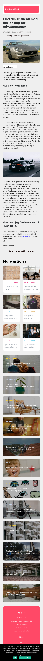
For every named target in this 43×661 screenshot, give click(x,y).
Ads (21, 642)
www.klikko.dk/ (23, 631)
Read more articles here (21, 251)
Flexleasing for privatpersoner (16, 36)
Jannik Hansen (25, 32)
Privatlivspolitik (25, 658)
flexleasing (26, 236)
